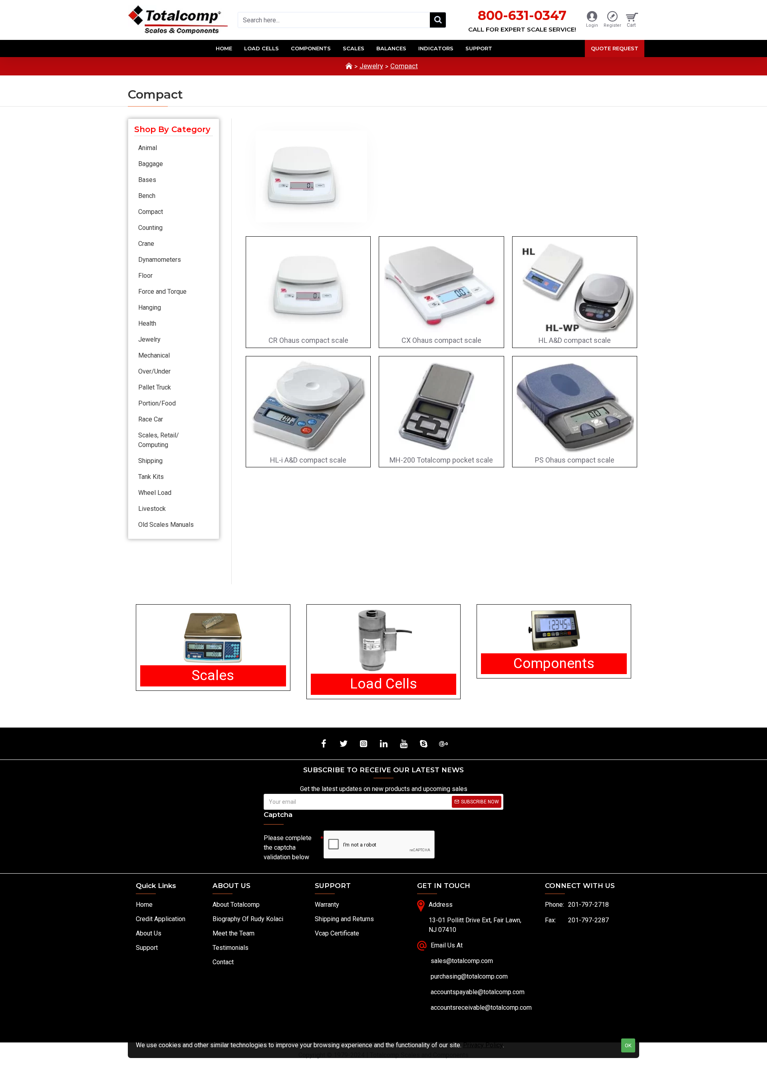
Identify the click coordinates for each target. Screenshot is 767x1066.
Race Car (150, 419)
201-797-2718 (588, 904)
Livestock (152, 508)
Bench (146, 196)
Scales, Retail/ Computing (158, 440)
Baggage (150, 164)
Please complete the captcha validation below (288, 847)
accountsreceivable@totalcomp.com (481, 1007)
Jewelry (371, 66)
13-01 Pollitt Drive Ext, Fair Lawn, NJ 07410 (475, 924)
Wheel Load (154, 492)
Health (147, 323)
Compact (404, 66)
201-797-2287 (588, 920)
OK (628, 1045)
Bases (147, 180)
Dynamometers (159, 259)
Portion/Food (157, 403)
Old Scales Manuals (166, 524)
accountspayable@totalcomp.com (478, 992)
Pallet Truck (154, 387)
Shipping (150, 461)
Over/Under (154, 371)
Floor (145, 275)
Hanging (149, 307)
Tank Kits (151, 477)
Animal (147, 148)
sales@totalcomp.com (462, 961)
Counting (150, 227)
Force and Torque (162, 291)
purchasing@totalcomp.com (469, 976)
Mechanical (154, 355)
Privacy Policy (483, 1045)
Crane (146, 243)
